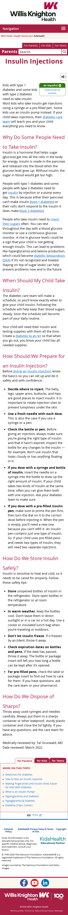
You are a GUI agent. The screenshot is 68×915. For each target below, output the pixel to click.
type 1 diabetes (42, 202)
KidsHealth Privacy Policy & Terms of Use (35, 830)
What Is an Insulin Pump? (20, 791)
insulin (13, 193)
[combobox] (39, 51)
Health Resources (23, 35)
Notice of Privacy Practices (44, 911)
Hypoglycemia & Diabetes (20, 800)
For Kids (46, 45)
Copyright (61, 829)
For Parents (31, 45)
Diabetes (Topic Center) (18, 805)
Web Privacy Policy (17, 911)
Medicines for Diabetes (18, 774)
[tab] (58, 760)
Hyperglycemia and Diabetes (22, 796)
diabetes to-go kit (28, 336)
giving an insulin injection (32, 371)
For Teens (60, 45)
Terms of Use (29, 911)
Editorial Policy (8, 830)
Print (35, 815)
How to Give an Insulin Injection (23, 779)
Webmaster (59, 911)
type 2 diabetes (31, 211)
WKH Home (6, 35)
